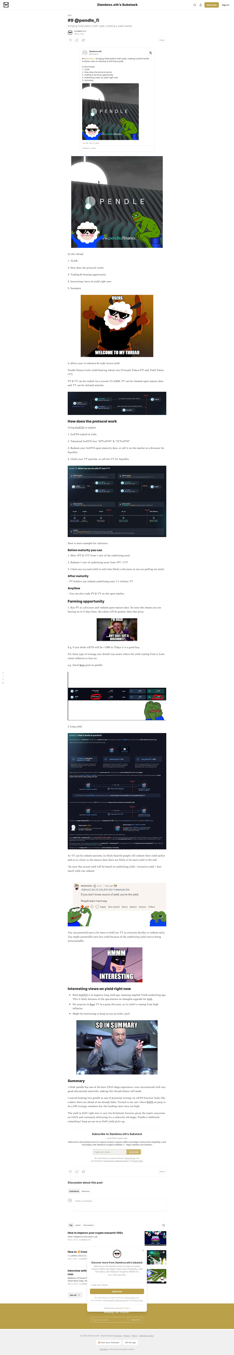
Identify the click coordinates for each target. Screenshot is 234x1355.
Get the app (130, 1342)
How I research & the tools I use (83, 1236)
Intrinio (118, 1335)
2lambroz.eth (80, 31)
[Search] (194, 5)
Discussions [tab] (88, 1225)
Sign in (225, 5)
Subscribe (212, 5)
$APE (150, 1102)
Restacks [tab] (86, 1191)
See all (73, 1295)
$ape (82, 665)
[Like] (70, 40)
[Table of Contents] (3, 677)
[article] (117, 1238)
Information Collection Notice (116, 1300)
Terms (134, 1335)
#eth (149, 999)
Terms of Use (130, 1297)
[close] (143, 1251)
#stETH (79, 428)
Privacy (127, 1335)
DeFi (70, 15)
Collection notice (146, 1335)
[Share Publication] (200, 5)
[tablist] (79, 1191)
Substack (104, 1349)
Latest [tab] (78, 1225)
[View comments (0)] (77, 40)
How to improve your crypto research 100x (95, 1232)
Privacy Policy (137, 1300)
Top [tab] (70, 1225)
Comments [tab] (74, 1191)
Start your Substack (110, 1342)
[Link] (64, 421)
